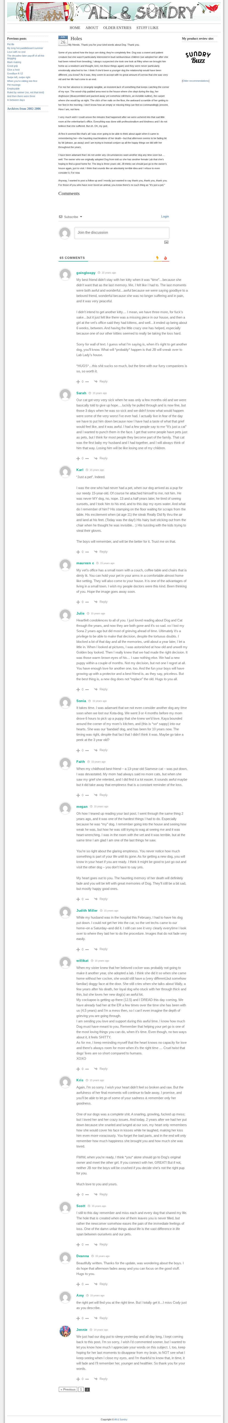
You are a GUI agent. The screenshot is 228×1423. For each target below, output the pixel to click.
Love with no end (16, 52)
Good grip (12, 66)
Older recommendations (196, 80)
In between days (16, 100)
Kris (79, 1080)
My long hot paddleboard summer (25, 48)
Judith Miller (87, 910)
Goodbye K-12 (15, 73)
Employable (13, 88)
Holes (76, 38)
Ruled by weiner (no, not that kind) (25, 92)
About (92, 28)
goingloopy (86, 273)
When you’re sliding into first (22, 81)
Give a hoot (13, 69)
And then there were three (21, 96)
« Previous (68, 1389)
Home (75, 28)
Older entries (117, 28)
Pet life (10, 44)
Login (164, 216)
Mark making (14, 62)
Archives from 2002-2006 (24, 108)
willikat (82, 960)
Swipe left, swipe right (18, 77)
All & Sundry (120, 1419)
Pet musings (13, 84)
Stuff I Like (147, 28)
